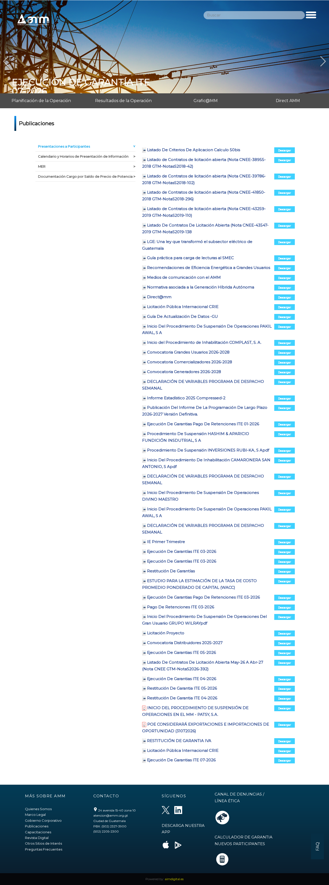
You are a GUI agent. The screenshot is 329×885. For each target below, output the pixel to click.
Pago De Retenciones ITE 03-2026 (180, 606)
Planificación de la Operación (41, 100)
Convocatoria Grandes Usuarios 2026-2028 (188, 352)
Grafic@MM (206, 100)
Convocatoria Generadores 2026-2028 (184, 371)
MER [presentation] (41, 166)
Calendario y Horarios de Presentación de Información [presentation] (83, 156)
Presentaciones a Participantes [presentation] (64, 146)
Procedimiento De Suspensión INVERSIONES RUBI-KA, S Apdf (208, 450)
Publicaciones (36, 826)
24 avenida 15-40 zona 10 (116, 810)
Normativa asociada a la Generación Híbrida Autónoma (200, 287)
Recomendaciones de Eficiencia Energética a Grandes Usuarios (208, 267)
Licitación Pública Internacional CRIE (182, 306)
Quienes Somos (38, 809)
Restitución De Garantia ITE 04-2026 (182, 698)
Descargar (284, 150)
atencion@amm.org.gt (110, 815)
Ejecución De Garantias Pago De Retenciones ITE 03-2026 (203, 597)
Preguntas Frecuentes (43, 849)
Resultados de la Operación (123, 100)
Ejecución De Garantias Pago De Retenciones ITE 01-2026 (203, 423)
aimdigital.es (174, 879)
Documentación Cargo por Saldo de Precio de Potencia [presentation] (85, 176)
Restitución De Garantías (171, 570)
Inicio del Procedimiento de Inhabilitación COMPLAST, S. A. (204, 342)
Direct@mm (159, 296)
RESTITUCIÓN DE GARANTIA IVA (179, 740)
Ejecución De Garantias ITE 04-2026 (181, 678)
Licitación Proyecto (165, 632)
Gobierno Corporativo (43, 820)
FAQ (317, 846)
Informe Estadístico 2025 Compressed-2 (186, 397)
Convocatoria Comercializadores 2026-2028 (189, 361)
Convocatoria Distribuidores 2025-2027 (185, 642)
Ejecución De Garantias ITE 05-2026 (181, 652)
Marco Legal (35, 814)
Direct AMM (288, 100)
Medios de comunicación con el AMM (184, 277)
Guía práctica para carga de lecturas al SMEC (190, 257)
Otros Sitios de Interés (43, 843)
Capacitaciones (38, 832)
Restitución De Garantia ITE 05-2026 (182, 688)
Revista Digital (37, 838)
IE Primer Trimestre (166, 541)
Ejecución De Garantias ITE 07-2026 (181, 759)
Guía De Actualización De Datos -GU (182, 316)
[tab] (85, 147)
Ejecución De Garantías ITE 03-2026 (181, 551)
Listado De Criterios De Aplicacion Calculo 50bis (193, 149)
